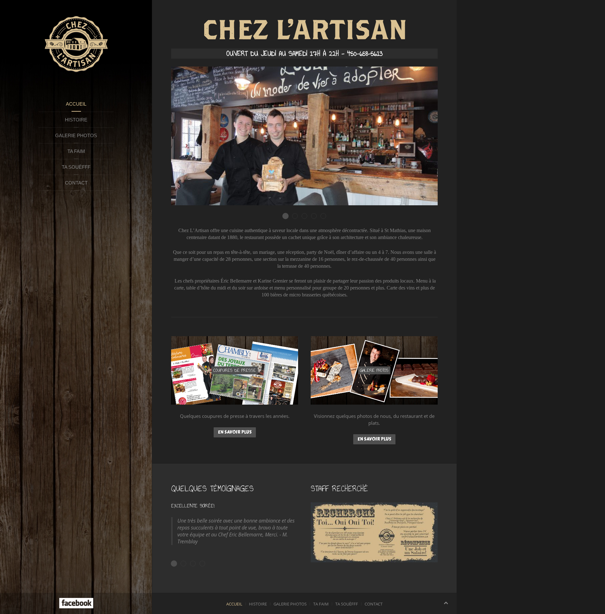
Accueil (76, 104)
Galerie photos (76, 135)
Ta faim (76, 151)
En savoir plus (235, 432)
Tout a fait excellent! (195, 563)
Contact (76, 182)
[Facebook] (76, 602)
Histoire (76, 119)
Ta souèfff (76, 167)
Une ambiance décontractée (297, 216)
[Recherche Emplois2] (374, 532)
